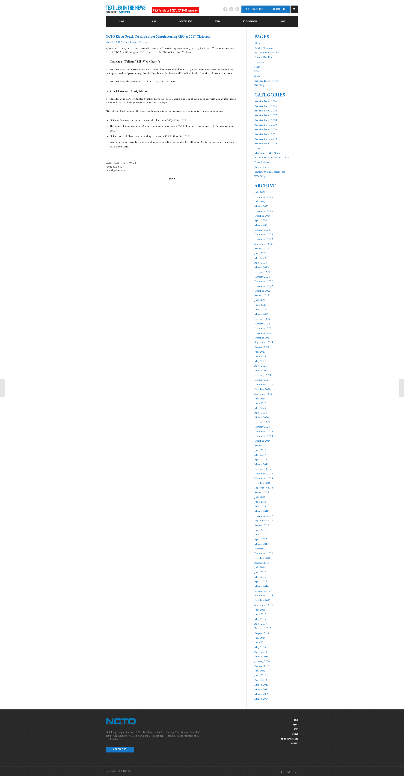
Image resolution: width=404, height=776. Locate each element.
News (257, 71)
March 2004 (261, 699)
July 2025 (259, 201)
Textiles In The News (266, 81)
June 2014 (260, 642)
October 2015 (262, 600)
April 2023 (260, 262)
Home (257, 67)
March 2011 (261, 689)
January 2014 (262, 661)
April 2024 (260, 220)
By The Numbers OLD (267, 52)
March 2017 (261, 544)
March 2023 (261, 267)
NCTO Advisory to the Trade (271, 157)
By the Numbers (263, 48)
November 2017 (263, 516)
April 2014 (260, 652)
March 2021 (261, 370)
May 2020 (260, 408)
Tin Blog (259, 85)
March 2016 (261, 586)
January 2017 (262, 548)
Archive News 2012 (265, 139)
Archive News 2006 (265, 110)
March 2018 (261, 511)
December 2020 (263, 384)
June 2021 (260, 356)
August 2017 (261, 525)
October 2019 (262, 441)
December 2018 (263, 473)
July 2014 (259, 638)
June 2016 (260, 572)
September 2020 (263, 394)
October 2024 (262, 216)
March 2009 (261, 694)
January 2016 (262, 591)
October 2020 (262, 389)
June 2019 (260, 450)
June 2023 (260, 253)
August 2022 (261, 295)
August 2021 (261, 347)
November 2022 (263, 286)
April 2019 (260, 459)
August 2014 (261, 633)
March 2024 (261, 225)
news (296, 729)
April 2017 (260, 539)
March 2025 (261, 206)
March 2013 (261, 684)
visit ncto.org (254, 9)
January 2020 (262, 426)
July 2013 (259, 670)
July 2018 (259, 497)
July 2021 (259, 352)
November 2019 (263, 436)
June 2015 (260, 614)
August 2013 (261, 666)
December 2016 (263, 553)
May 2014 (260, 647)
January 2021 (262, 380)
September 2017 (263, 520)
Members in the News (267, 153)
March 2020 (261, 417)
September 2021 (263, 342)
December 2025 (263, 197)
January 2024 (262, 230)
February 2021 (262, 375)
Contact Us (120, 749)
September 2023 (263, 244)
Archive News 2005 (265, 106)
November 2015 (263, 595)
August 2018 (261, 492)
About (257, 43)
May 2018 (260, 506)
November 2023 (263, 239)
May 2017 (260, 534)
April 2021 (260, 366)
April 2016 (260, 581)
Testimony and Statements (269, 172)
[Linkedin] (237, 9)
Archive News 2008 (265, 120)
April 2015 (260, 624)
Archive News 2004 (265, 101)
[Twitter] (231, 9)
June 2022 (260, 305)
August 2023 (261, 248)
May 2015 (260, 619)
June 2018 (260, 501)
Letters (258, 148)
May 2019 (260, 455)
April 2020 (260, 412)
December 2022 (263, 281)
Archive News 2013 (265, 143)
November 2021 (263, 333)
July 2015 (259, 609)
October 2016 (262, 558)
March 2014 (261, 656)
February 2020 (262, 422)
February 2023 (262, 272)
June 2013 (260, 675)
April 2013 (260, 680)
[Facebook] (225, 9)
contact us (279, 9)
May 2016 (260, 577)
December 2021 (263, 328)
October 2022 (262, 291)
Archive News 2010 (265, 129)
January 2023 (262, 277)
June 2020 (260, 403)
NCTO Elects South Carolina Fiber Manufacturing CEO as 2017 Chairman (158, 37)
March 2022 (261, 314)
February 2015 (262, 628)
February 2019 (262, 469)
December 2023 (263, 234)
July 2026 (259, 192)
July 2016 (259, 567)
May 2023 (260, 258)
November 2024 (263, 211)
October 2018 (262, 483)
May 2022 (260, 309)
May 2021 (260, 361)
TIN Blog (259, 176)
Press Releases (131, 42)
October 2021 (262, 337)
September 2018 (263, 487)
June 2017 (260, 530)
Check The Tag (263, 57)
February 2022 (262, 319)
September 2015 (263, 605)
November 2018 (263, 478)
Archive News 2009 (265, 125)
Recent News (261, 167)
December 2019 (263, 431)
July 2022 (259, 300)
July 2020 (259, 398)
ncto (145, 42)
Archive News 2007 (265, 115)
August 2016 (261, 563)
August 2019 (261, 445)
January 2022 (262, 323)
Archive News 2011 (265, 134)
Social (257, 76)
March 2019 (261, 464)
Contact (259, 62)
